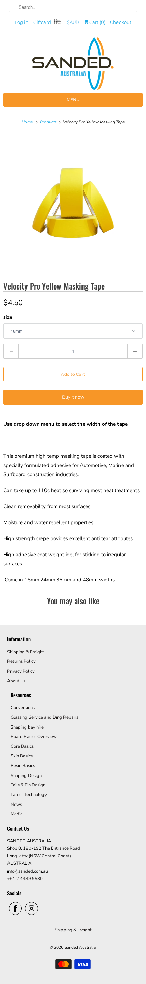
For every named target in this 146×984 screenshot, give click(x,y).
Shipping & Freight (25, 652)
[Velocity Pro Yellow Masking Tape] (73, 203)
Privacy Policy (21, 671)
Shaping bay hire (27, 727)
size (7, 317)
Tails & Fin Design (28, 785)
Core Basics (22, 746)
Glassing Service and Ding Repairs (44, 717)
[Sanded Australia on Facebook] (15, 908)
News (16, 804)
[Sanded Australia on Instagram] (31, 908)
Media (17, 814)
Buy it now (73, 397)
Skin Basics (22, 756)
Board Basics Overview (34, 737)
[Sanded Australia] (73, 65)
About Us (16, 681)
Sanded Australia (80, 947)
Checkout (120, 22)
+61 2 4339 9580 (25, 879)
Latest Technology (29, 795)
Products (49, 122)
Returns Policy (21, 661)
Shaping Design (26, 775)
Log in (22, 22)
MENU (73, 99)
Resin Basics (23, 766)
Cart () (96, 22)
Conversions (23, 708)
